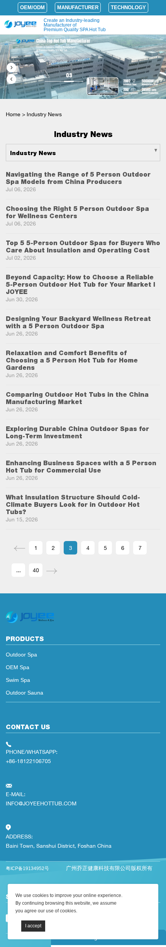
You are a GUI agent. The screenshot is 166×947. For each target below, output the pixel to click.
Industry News (44, 114)
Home (13, 114)
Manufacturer (77, 7)
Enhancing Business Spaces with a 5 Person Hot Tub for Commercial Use (81, 466)
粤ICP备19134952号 (27, 868)
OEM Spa (17, 667)
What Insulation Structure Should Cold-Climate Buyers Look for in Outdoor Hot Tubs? (73, 505)
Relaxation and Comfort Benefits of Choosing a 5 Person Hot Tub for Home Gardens (72, 360)
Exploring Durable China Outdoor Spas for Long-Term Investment (77, 432)
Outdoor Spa (21, 654)
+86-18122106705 (28, 761)
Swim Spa (18, 680)
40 (36, 570)
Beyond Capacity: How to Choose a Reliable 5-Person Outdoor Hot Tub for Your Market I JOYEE (80, 285)
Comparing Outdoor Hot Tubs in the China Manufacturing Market (77, 398)
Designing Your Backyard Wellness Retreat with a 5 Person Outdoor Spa (78, 322)
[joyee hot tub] (30, 623)
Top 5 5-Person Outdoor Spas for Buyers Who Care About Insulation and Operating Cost (83, 246)
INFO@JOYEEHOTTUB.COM (41, 803)
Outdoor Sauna (24, 693)
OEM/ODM (32, 7)
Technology (128, 7)
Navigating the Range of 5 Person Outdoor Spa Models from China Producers (78, 178)
